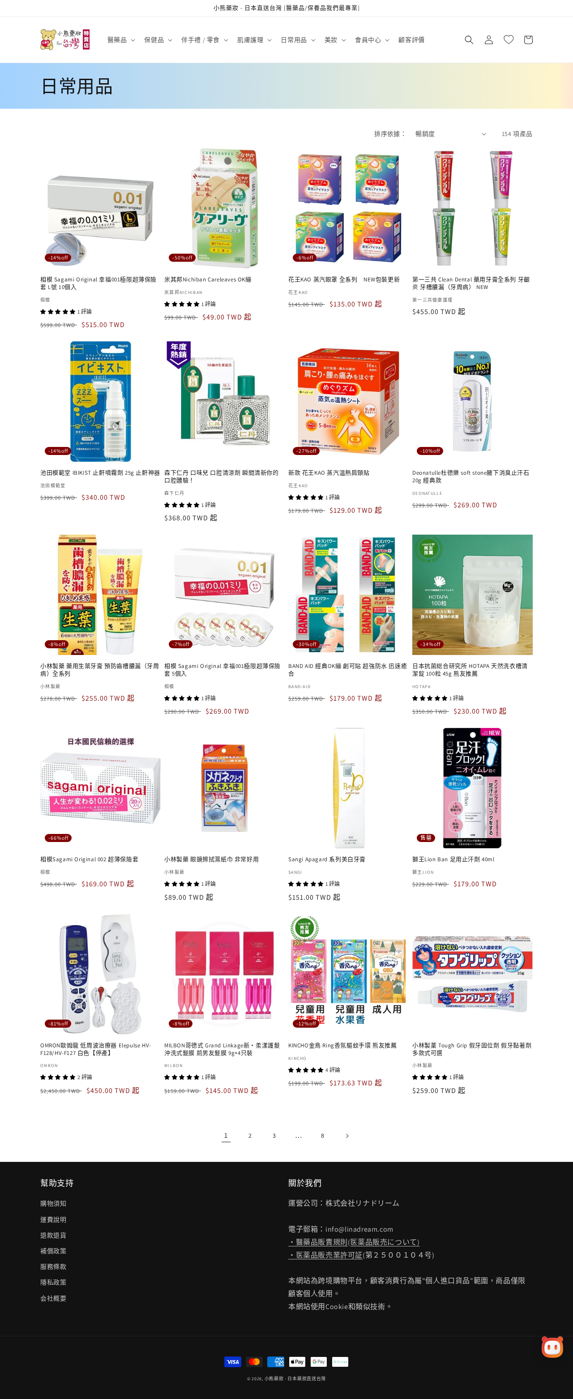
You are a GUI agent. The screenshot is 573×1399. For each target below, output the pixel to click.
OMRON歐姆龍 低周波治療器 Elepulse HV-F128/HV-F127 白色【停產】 (95, 1049)
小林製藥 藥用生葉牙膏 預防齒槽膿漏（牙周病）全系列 (99, 670)
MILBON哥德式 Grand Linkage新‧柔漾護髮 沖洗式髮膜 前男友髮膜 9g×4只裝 (222, 1049)
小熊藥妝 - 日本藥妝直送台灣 (295, 1379)
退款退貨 (53, 1235)
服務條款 (53, 1267)
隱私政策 (53, 1282)
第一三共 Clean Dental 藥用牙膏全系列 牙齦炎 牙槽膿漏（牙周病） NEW (471, 283)
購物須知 (53, 1203)
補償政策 (53, 1251)
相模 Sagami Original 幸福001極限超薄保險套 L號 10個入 (98, 283)
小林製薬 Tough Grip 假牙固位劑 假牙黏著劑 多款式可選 (471, 1049)
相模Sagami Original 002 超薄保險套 (89, 859)
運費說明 (53, 1220)
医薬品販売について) (384, 1242)
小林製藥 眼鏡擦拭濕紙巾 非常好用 (211, 859)
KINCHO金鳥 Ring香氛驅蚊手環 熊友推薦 (342, 1045)
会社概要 (53, 1298)
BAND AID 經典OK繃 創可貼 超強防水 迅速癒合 (347, 670)
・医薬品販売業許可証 (325, 1255)
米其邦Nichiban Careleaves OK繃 (208, 279)
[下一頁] (347, 1136)
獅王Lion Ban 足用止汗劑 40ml (453, 859)
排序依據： (390, 134)
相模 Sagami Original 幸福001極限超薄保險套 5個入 (222, 670)
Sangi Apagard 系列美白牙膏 (327, 859)
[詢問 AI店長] (552, 1347)
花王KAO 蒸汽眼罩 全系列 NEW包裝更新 (344, 279)
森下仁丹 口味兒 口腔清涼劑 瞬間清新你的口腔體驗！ (221, 476)
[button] (120, 39)
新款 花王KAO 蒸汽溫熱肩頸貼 (329, 472)
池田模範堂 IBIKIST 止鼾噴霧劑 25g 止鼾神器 (100, 472)
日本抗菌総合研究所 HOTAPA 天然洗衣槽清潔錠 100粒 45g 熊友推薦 (470, 670)
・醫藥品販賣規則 (318, 1242)
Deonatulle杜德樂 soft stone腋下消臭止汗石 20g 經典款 (471, 476)
